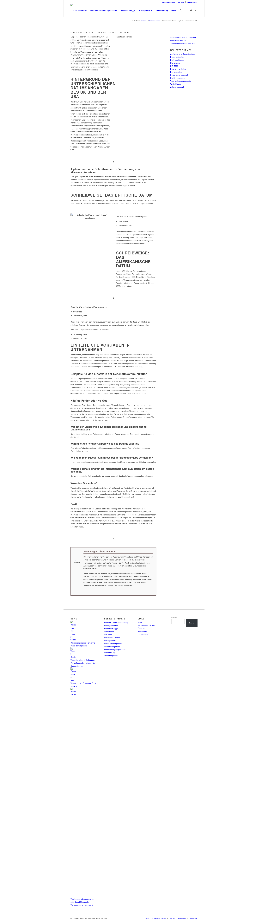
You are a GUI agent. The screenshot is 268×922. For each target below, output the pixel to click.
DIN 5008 (181, 2)
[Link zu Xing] (191, 10)
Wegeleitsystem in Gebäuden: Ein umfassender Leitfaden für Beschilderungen (82, 663)
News (140, 622)
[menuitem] (168, 2)
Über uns (141, 628)
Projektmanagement (178, 78)
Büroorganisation (177, 57)
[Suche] (180, 10)
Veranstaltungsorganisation (181, 81)
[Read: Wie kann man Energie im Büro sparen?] (73, 680)
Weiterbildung (175, 84)
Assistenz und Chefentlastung (182, 54)
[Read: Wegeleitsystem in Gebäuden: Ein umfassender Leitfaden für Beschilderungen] (73, 657)
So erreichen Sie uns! (146, 625)
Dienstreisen (175, 63)
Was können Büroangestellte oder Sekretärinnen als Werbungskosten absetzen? (82, 902)
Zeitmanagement (168, 2)
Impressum (142, 631)
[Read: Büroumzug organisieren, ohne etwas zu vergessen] (73, 639)
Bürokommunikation (178, 69)
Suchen (174, 617)
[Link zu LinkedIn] (195, 10)
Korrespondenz (176, 72)
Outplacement (192, 2)
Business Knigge (177, 60)
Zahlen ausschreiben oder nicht (183, 43)
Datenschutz (143, 634)
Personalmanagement (179, 75)
